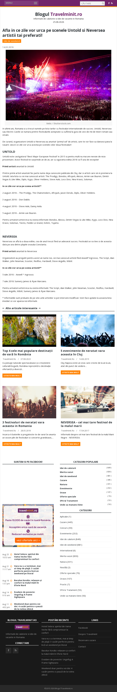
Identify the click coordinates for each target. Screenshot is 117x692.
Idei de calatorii (68, 468)
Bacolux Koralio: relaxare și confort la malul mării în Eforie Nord (28, 583)
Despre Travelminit (87, 634)
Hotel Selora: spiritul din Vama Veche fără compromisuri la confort (26, 556)
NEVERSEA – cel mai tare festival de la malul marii (86, 424)
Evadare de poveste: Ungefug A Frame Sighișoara (24, 594)
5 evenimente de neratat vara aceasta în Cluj (83, 352)
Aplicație (64, 516)
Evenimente (66, 488)
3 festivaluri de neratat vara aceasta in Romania (23, 424)
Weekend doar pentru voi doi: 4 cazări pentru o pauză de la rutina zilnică (28, 606)
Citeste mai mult (12, 375)
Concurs (64, 527)
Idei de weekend (12, 41)
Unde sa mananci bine (71, 505)
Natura (63, 484)
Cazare (63, 480)
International (66, 550)
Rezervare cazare (87, 640)
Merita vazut (66, 472)
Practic (63, 584)
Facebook (83, 627)
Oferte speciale (68, 496)
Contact (82, 646)
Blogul (58, 14)
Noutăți (63, 567)
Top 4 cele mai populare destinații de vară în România (27, 352)
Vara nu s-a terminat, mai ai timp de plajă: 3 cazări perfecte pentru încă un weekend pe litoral (27, 570)
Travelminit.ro (9, 359)
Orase (63, 492)
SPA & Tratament (69, 500)
